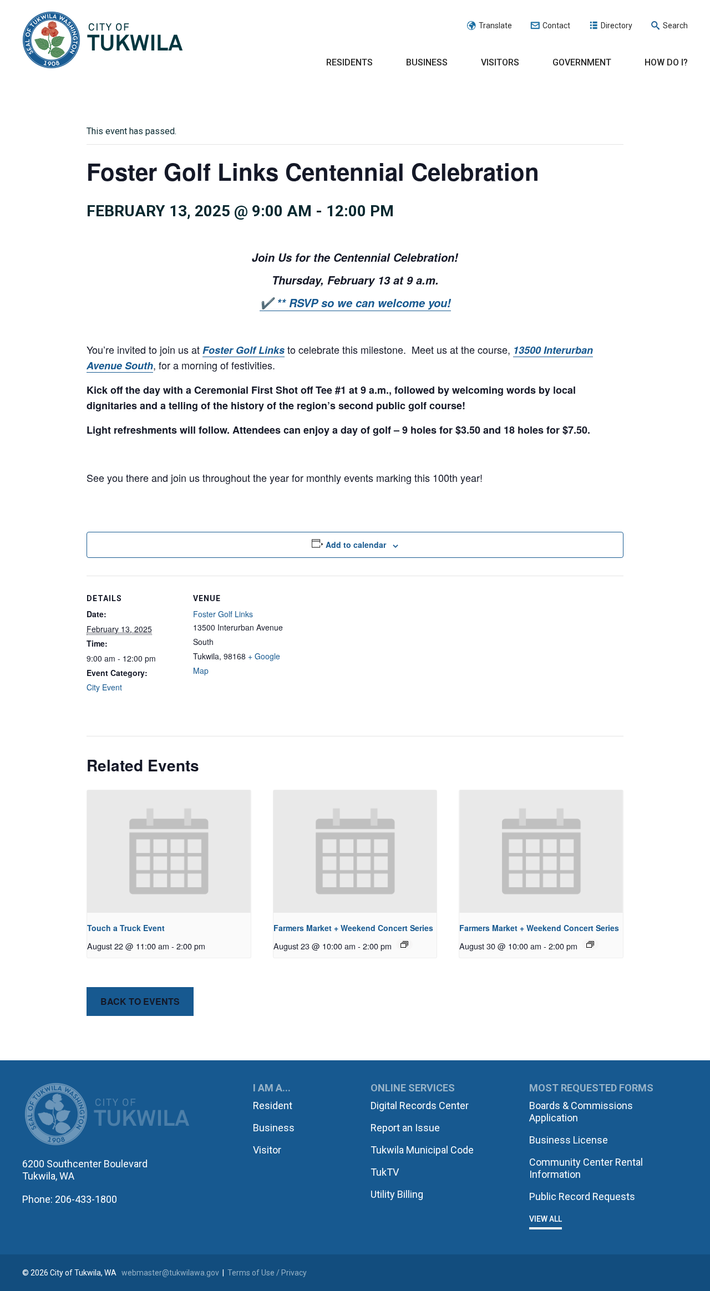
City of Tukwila (102, 40)
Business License (568, 1140)
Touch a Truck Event (126, 927)
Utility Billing (397, 1194)
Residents (349, 62)
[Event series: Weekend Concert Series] (404, 944)
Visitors (500, 62)
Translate (495, 25)
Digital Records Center (420, 1105)
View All (545, 1218)
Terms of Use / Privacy (267, 1272)
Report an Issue (405, 1128)
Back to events (140, 1001)
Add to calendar (356, 544)
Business (427, 62)
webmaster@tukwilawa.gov (170, 1272)
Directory (616, 25)
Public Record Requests (582, 1196)
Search (675, 25)
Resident (272, 1105)
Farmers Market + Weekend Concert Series (353, 927)
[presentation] (169, 851)
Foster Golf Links (223, 613)
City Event (104, 687)
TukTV (385, 1172)
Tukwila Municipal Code (422, 1150)
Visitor (267, 1150)
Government (581, 62)
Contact (556, 25)
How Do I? (666, 62)
